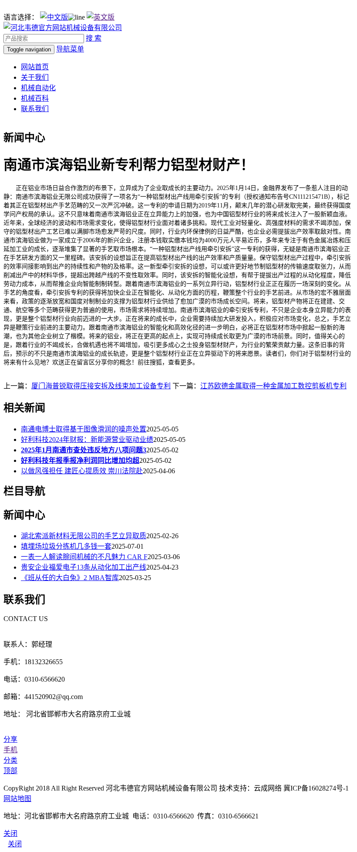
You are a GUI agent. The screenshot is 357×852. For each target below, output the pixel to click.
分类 (10, 760)
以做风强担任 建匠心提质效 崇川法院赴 (82, 471)
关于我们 (35, 77)
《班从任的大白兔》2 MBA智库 (70, 577)
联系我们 (35, 108)
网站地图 (17, 798)
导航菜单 (70, 49)
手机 (10, 750)
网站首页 (35, 67)
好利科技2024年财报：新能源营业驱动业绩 (87, 439)
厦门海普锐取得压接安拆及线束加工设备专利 (101, 386)
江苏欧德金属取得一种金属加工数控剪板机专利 (273, 386)
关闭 (15, 844)
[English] (101, 17)
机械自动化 (38, 88)
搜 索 (93, 38)
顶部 (10, 770)
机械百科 (35, 98)
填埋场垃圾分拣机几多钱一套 (66, 546)
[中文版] (54, 17)
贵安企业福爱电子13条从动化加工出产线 (83, 567)
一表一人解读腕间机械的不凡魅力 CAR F (84, 556)
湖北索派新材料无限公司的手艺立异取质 (83, 536)
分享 (10, 739)
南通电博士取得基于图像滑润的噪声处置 (83, 429)
